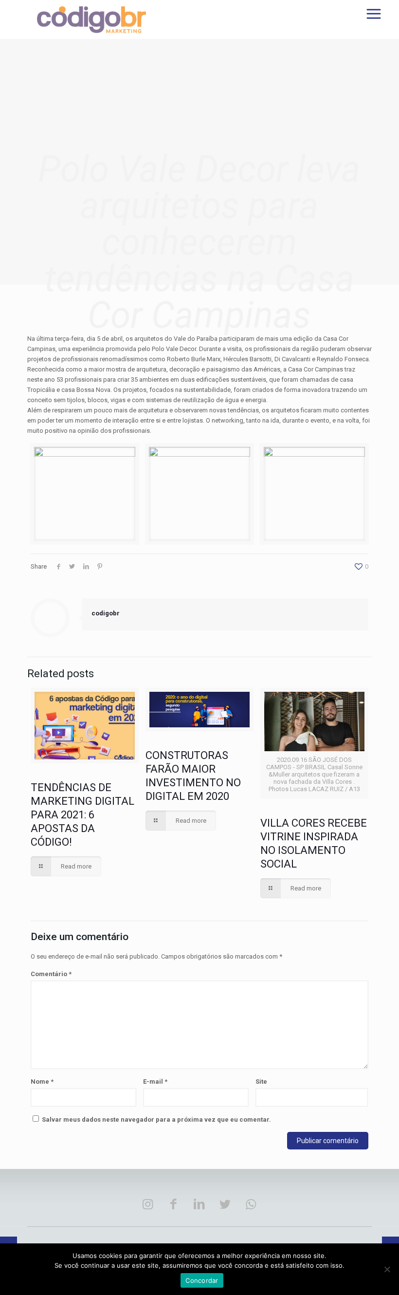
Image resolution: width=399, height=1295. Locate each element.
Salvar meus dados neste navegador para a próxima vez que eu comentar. (156, 1119)
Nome (42, 1081)
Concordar (201, 1280)
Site (261, 1081)
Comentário (51, 974)
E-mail (155, 1081)
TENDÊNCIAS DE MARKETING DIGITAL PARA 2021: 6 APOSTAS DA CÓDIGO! (82, 814)
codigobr (105, 613)
